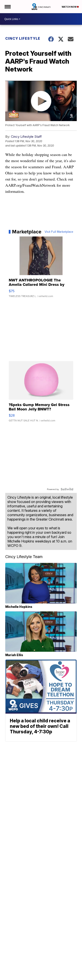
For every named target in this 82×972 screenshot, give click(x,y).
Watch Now (69, 6)
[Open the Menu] (7, 6)
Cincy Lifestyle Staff (26, 136)
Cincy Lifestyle (22, 38)
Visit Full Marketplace (59, 231)
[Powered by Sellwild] (67, 489)
